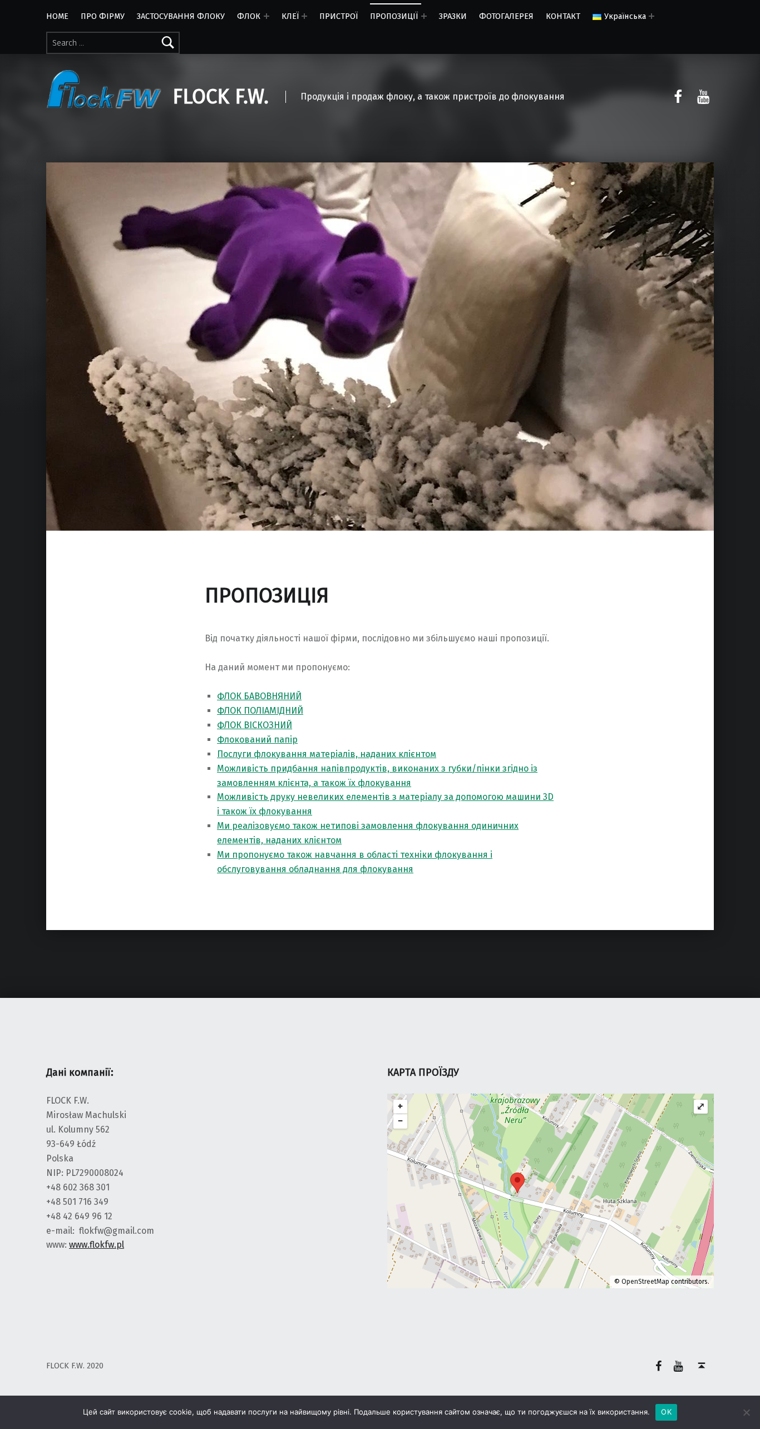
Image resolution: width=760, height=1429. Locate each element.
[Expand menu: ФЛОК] (266, 16)
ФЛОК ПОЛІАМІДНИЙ (260, 710)
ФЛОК (248, 16)
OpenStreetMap (645, 1281)
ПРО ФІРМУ (103, 16)
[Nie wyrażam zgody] (746, 1412)
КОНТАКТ (563, 16)
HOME (57, 16)
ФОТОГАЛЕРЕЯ (506, 16)
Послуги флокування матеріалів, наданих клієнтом (326, 754)
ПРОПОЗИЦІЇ (394, 16)
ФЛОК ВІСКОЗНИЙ (254, 725)
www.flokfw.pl (96, 1244)
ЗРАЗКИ (453, 16)
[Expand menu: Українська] (651, 16)
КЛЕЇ (290, 16)
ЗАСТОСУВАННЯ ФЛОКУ (181, 16)
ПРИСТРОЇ (338, 16)
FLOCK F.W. (220, 97)
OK (666, 1411)
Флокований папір (257, 739)
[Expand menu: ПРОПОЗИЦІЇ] (424, 16)
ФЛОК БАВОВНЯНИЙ (259, 696)
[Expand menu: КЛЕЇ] (304, 16)
